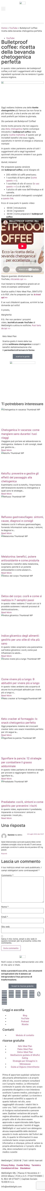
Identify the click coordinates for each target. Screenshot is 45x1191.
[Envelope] (11, 1001)
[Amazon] (25, 994)
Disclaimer (25, 1168)
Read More (6, 450)
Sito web (5, 927)
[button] (3, 9)
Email (4, 917)
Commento (7, 875)
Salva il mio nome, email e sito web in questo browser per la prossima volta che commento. (21, 941)
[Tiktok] (39, 994)
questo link (8, 198)
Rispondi (4, 853)
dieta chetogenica (13, 129)
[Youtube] (4, 994)
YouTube (13, 28)
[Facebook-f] (18, 994)
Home (4, 28)
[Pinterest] (32, 994)
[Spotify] (4, 1001)
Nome (4, 907)
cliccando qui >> (18, 279)
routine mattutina (17, 135)
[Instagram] (11, 994)
